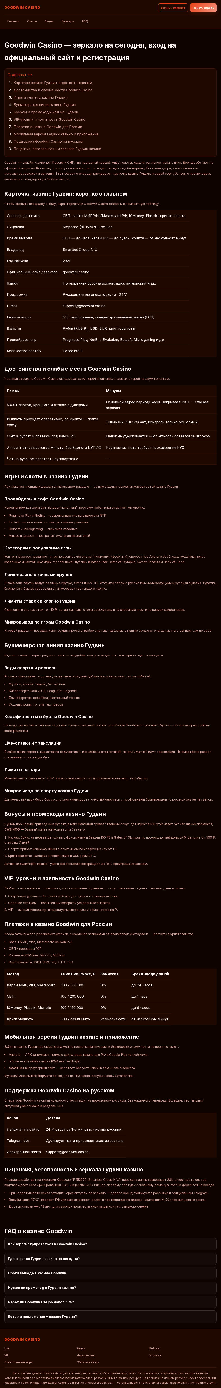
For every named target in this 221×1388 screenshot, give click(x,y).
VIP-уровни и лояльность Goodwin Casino (49, 119)
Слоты (32, 21)
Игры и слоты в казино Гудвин (41, 97)
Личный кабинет (173, 7)
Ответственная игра (18, 1362)
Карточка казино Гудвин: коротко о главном (53, 83)
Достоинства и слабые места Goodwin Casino (53, 90)
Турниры (67, 21)
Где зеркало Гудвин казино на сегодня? (44, 1259)
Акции (49, 21)
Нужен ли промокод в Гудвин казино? (42, 1287)
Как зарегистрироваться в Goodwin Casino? (47, 1244)
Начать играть (203, 7)
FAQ (85, 21)
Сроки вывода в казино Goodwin (37, 1273)
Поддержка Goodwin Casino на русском (48, 141)
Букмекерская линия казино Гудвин (45, 105)
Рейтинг (154, 1348)
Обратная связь (88, 1362)
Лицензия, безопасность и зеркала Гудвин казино (57, 149)
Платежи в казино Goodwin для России (48, 127)
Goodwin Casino (22, 7)
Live (7, 1348)
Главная (13, 21)
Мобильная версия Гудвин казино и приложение (56, 134)
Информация (85, 1355)
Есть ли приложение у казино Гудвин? (42, 1316)
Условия (155, 1355)
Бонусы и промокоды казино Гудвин (46, 112)
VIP (6, 1355)
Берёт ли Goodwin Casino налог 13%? (41, 1302)
